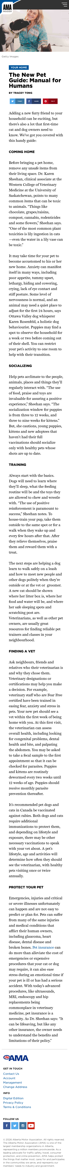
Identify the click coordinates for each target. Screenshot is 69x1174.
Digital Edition (13, 1098)
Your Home (19, 67)
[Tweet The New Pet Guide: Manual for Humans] (17, 101)
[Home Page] (10, 8)
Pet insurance (43, 948)
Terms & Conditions (17, 1107)
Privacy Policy (13, 1102)
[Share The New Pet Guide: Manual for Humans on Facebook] (33, 101)
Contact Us (11, 1073)
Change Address (15, 1087)
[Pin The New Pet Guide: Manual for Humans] (50, 101)
